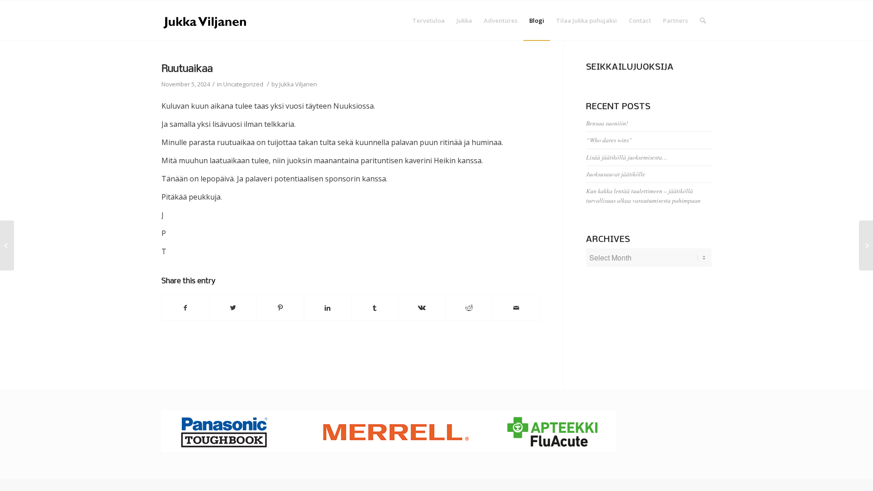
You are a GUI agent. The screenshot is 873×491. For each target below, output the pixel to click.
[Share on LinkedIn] (327, 308)
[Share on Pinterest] (280, 308)
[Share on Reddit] (469, 308)
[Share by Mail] (516, 308)
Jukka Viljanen (298, 84)
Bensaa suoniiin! (607, 123)
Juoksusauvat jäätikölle (615, 174)
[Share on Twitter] (233, 308)
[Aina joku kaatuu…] (7, 245)
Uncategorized (243, 84)
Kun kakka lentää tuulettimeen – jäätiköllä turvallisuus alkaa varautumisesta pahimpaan (643, 195)
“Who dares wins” (609, 139)
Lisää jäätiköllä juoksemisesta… (626, 157)
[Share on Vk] (422, 308)
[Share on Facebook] (185, 308)
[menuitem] (428, 20)
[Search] (703, 20)
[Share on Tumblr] (374, 308)
